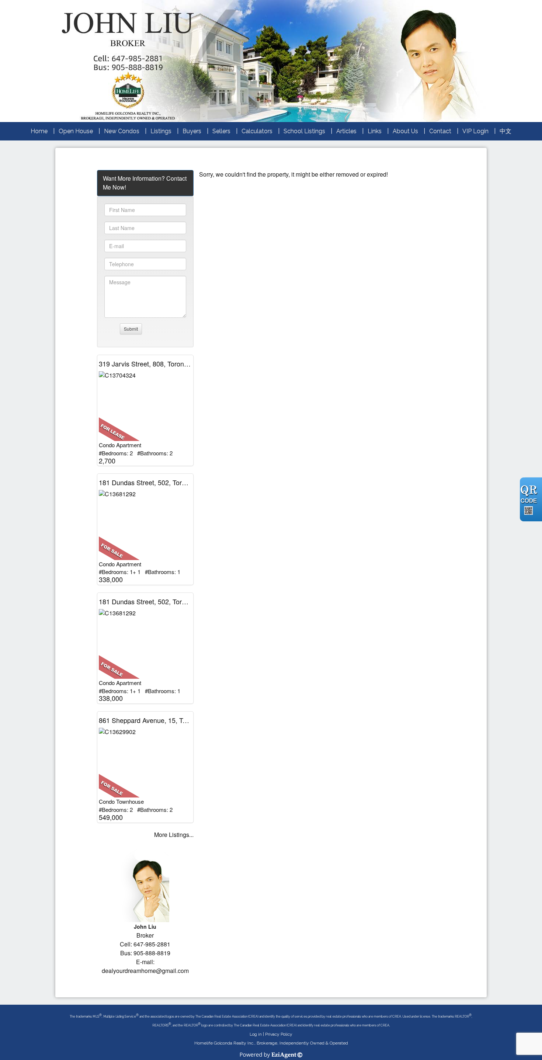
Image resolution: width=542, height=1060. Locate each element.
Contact (440, 131)
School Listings (304, 131)
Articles (346, 131)
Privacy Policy (278, 1034)
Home (39, 131)
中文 (505, 131)
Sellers (221, 131)
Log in (256, 1034)
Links (375, 131)
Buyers (192, 131)
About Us (405, 131)
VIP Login (475, 131)
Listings (160, 131)
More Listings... (174, 834)
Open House (76, 131)
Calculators (257, 131)
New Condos (121, 131)
